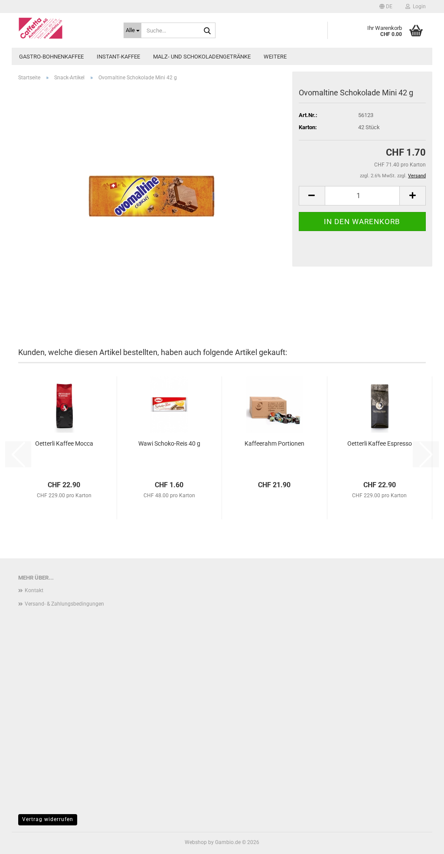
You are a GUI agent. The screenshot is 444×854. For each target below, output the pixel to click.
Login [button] (418, 6)
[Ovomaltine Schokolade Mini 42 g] (152, 185)
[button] (386, 6)
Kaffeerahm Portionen (274, 443)
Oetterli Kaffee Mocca (64, 443)
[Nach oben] (420, 841)
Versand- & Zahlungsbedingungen (64, 604)
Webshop (196, 842)
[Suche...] (207, 31)
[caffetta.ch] (64, 28)
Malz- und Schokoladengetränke (202, 56)
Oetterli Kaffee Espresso (379, 443)
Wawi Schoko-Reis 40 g (169, 443)
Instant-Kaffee (118, 56)
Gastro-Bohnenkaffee (51, 56)
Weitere (275, 56)
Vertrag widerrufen (47, 819)
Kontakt (34, 590)
